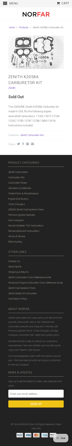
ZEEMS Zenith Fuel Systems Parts (26, 209)
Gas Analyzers (16, 220)
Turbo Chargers (16, 204)
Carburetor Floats (17, 182)
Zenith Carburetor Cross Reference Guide (29, 277)
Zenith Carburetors (18, 172)
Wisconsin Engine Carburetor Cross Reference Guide (35, 282)
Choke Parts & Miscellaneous (23, 193)
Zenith (12, 87)
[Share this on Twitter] (18, 143)
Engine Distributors (18, 198)
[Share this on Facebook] (23, 143)
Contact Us (14, 261)
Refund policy (15, 241)
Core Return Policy (17, 298)
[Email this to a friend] (32, 143)
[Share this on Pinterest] (27, 143)
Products (23, 27)
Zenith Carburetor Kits (32, 135)
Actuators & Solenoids (19, 188)
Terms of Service (16, 236)
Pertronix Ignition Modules (21, 214)
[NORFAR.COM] (36, 13)
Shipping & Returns (18, 272)
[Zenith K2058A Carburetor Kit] (36, 52)
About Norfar (15, 266)
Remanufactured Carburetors (23, 231)
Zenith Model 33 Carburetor (22, 293)
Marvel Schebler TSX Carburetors (25, 225)
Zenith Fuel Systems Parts (22, 288)
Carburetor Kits (16, 177)
